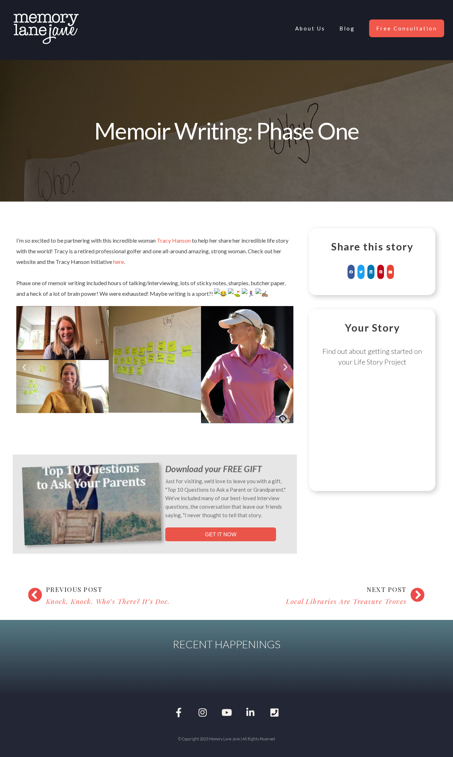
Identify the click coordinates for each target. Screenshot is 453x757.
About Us (310, 28)
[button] (24, 366)
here (118, 261)
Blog (347, 28)
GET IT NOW (220, 534)
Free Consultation (406, 28)
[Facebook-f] (179, 712)
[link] (174, 240)
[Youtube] (226, 712)
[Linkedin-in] (251, 712)
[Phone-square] (274, 712)
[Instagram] (203, 712)
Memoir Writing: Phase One (226, 131)
